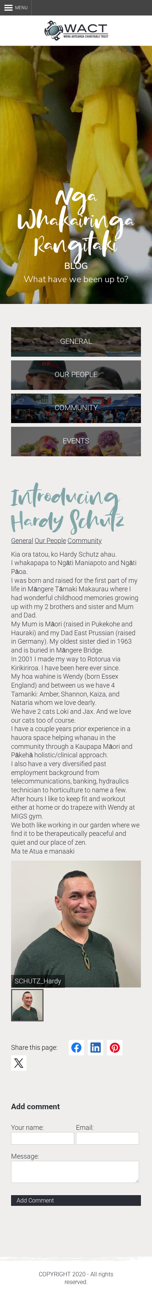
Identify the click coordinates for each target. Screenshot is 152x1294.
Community (85, 540)
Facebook (76, 1047)
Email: (85, 1127)
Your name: (27, 1127)
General (22, 540)
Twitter (19, 1063)
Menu (21, 7)
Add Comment (35, 1200)
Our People (50, 540)
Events (76, 440)
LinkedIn (95, 1047)
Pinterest (114, 1047)
